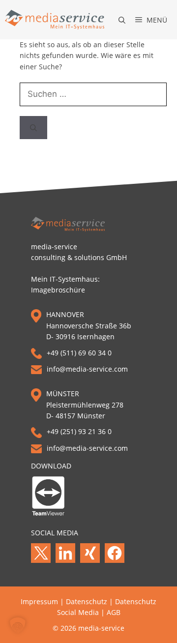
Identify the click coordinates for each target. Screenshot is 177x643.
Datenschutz (86, 601)
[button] (117, 19)
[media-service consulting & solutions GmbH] (54, 19)
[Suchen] (33, 128)
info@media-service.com (87, 369)
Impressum (39, 601)
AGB (113, 612)
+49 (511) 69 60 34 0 (79, 352)
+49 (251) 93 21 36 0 (79, 431)
